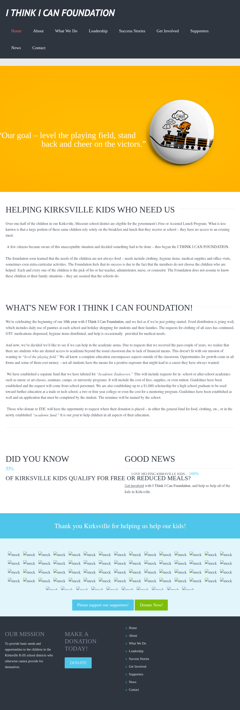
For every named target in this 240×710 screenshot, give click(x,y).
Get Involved (168, 31)
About (38, 31)
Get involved (134, 486)
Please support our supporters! (103, 605)
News (16, 47)
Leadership (98, 31)
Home (16, 31)
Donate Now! (151, 605)
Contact (38, 47)
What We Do (66, 31)
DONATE (78, 662)
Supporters (199, 31)
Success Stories (132, 31)
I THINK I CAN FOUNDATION (60, 12)
